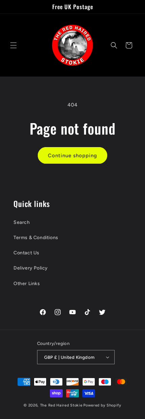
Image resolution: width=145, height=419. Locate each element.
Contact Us (26, 253)
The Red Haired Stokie (61, 405)
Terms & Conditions (35, 237)
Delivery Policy (30, 268)
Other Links (26, 283)
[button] (13, 45)
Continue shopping (72, 156)
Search (21, 222)
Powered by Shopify (102, 405)
